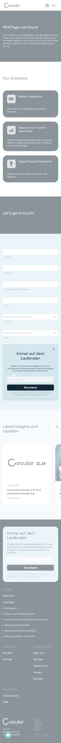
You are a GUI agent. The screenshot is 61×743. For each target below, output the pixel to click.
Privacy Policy (20, 394)
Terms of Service (35, 394)
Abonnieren (30, 387)
